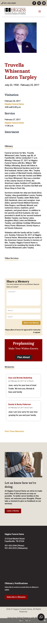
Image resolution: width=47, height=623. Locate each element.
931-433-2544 (9, 3)
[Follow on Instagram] (44, 3)
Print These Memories (14, 431)
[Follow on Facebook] (34, 3)
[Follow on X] (39, 3)
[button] (5, 519)
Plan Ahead (23, 357)
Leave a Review (13, 511)
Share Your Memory (31, 323)
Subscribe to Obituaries (16, 597)
